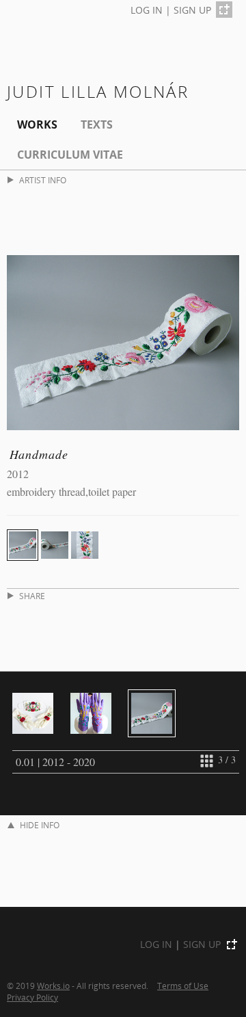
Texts (97, 124)
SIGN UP (192, 9)
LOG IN (147, 9)
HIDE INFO (39, 825)
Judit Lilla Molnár (98, 91)
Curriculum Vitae (70, 154)
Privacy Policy (32, 997)
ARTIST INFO (42, 180)
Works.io (53, 985)
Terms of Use (182, 985)
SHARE (32, 596)
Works (37, 124)
